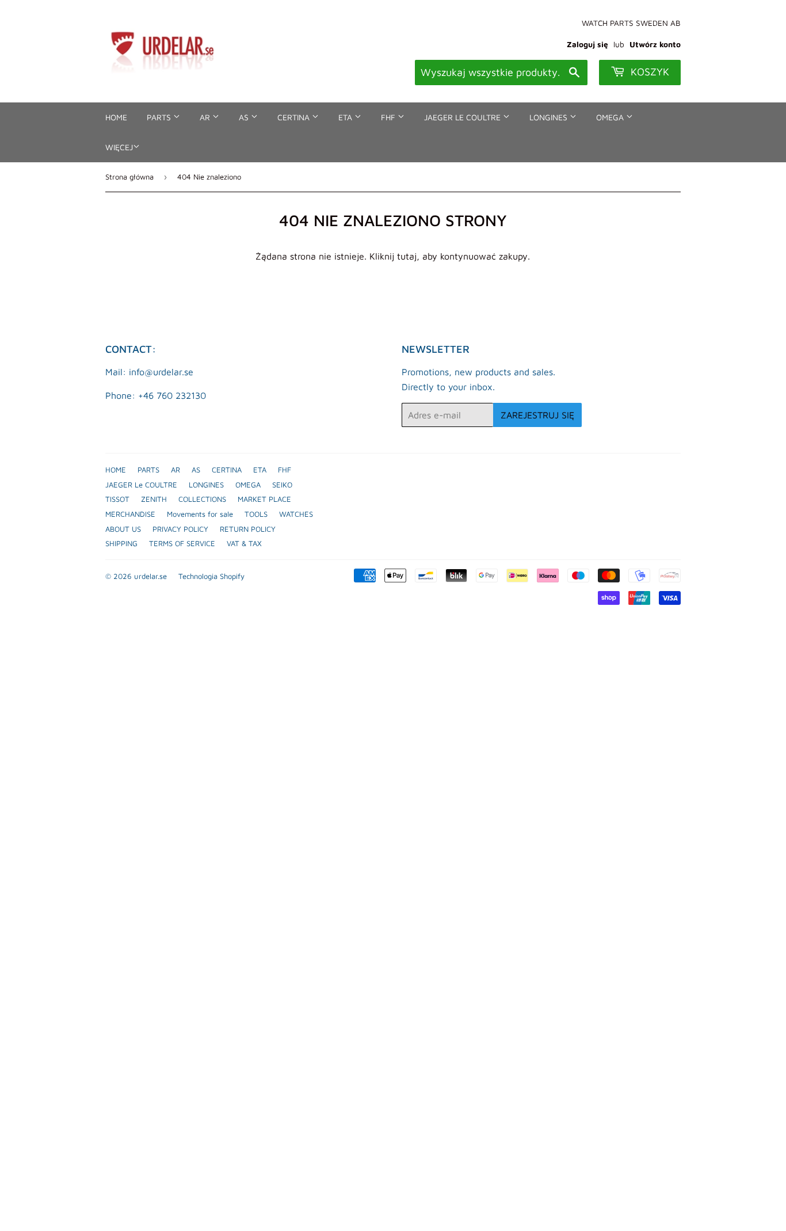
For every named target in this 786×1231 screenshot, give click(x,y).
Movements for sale (200, 514)
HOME (116, 117)
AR (206, 117)
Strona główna (129, 176)
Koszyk (648, 72)
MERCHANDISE (130, 514)
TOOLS (256, 514)
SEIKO (282, 484)
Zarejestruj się (537, 415)
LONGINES (549, 117)
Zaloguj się (587, 44)
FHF (389, 117)
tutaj (407, 256)
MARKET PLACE (264, 499)
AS (245, 117)
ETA (346, 117)
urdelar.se (150, 576)
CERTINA (294, 117)
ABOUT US (123, 528)
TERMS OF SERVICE (182, 543)
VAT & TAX (244, 543)
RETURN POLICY (248, 528)
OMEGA (611, 117)
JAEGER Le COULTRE (463, 117)
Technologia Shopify (211, 576)
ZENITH (154, 499)
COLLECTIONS (202, 499)
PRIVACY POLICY (180, 528)
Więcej (119, 147)
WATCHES (296, 514)
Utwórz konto (655, 44)
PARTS (160, 117)
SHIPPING (121, 543)
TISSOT (117, 499)
